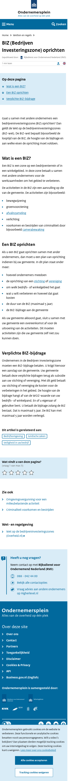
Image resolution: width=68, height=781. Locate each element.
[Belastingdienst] (35, 698)
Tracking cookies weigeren (34, 772)
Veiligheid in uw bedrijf (16, 442)
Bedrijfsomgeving (13, 436)
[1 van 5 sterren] (5, 472)
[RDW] (18, 708)
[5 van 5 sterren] (32, 472)
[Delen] (58, 63)
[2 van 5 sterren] (12, 472)
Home (5, 35)
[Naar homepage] (34, 4)
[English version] (64, 63)
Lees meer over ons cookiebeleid (38, 750)
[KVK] (5, 708)
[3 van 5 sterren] (18, 472)
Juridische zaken (37, 436)
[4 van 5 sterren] (25, 472)
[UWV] (36, 708)
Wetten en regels (22, 35)
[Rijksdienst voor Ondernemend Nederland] (13, 698)
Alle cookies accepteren (34, 760)
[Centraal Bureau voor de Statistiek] (28, 708)
